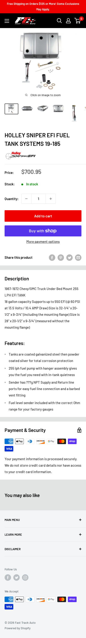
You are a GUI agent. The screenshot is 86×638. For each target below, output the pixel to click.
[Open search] (59, 20)
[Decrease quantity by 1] (26, 199)
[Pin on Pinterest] (61, 257)
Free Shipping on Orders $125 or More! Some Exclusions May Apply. (43, 6)
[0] (77, 20)
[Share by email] (78, 257)
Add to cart (43, 216)
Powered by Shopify (18, 628)
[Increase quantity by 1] (50, 199)
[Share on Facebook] (52, 257)
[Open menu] (7, 21)
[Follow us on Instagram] (25, 577)
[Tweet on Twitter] (69, 257)
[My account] (68, 20)
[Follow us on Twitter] (16, 577)
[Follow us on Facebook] (8, 577)
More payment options (43, 241)
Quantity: (12, 199)
